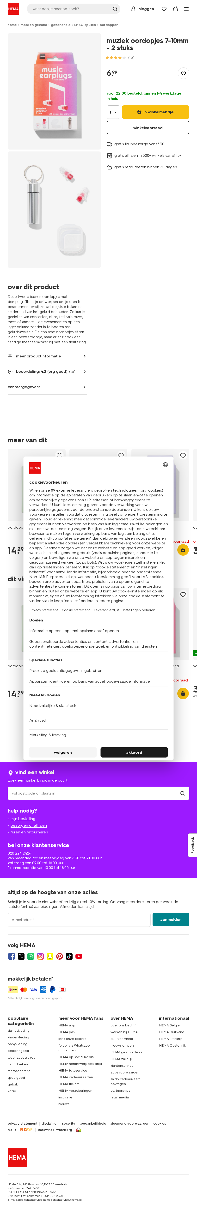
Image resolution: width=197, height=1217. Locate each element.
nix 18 (12, 1130)
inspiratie (65, 1097)
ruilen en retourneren (29, 832)
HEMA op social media (76, 1057)
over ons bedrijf (123, 1025)
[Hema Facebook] (11, 956)
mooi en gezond (34, 25)
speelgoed (16, 1078)
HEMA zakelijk (122, 1059)
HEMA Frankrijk (170, 1039)
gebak (13, 1084)
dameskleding (19, 1031)
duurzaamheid (122, 1039)
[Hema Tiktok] (69, 956)
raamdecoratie (19, 1071)
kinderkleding (18, 1037)
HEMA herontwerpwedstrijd (80, 1064)
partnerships (120, 1091)
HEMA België (169, 1025)
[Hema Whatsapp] (30, 956)
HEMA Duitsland (171, 1032)
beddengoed (18, 1051)
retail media (120, 1097)
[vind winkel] (182, 793)
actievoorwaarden (125, 1072)
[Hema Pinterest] (59, 956)
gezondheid (60, 25)
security (68, 1124)
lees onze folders (72, 1039)
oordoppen (109, 25)
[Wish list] (164, 9)
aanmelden (171, 919)
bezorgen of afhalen (29, 825)
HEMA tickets (68, 1084)
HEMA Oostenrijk (172, 1045)
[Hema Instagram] (40, 956)
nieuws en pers (122, 1045)
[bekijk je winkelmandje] (175, 9)
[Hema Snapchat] (50, 956)
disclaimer (50, 1124)
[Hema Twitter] (21, 956)
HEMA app (66, 1025)
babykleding (17, 1044)
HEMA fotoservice (72, 1070)
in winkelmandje (157, 112)
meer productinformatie (38, 356)
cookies (159, 1124)
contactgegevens (24, 387)
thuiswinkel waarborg (54, 1130)
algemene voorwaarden (129, 1124)
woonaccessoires (21, 1057)
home (12, 25)
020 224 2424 (19, 853)
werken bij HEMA (124, 1032)
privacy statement (22, 1124)
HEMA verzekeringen (75, 1091)
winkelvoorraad (148, 128)
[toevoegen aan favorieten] (183, 73)
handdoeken (18, 1064)
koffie (12, 1091)
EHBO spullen (85, 25)
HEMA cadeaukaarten (75, 1077)
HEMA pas (66, 1032)
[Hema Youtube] (78, 956)
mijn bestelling (23, 818)
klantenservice (122, 1066)
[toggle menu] (186, 9)
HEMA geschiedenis (126, 1052)
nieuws (63, 1104)
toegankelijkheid (92, 1124)
